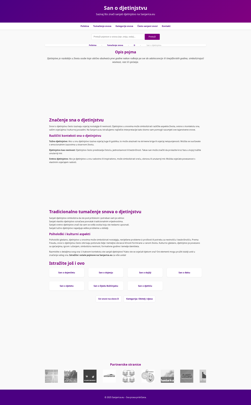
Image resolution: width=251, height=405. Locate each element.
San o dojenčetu (66, 272)
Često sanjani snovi (147, 26)
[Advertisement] (125, 94)
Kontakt (166, 26)
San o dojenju (106, 272)
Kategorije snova (124, 26)
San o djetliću (145, 285)
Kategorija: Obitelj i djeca (139, 298)
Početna (85, 26)
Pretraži (152, 37)
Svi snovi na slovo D (108, 298)
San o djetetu (67, 285)
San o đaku (184, 272)
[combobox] (117, 37)
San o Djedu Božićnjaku (106, 285)
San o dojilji (145, 272)
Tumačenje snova (102, 26)
